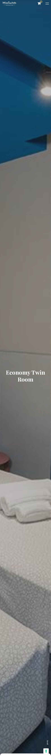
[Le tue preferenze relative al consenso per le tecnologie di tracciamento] (46, 751)
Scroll (47, 742)
